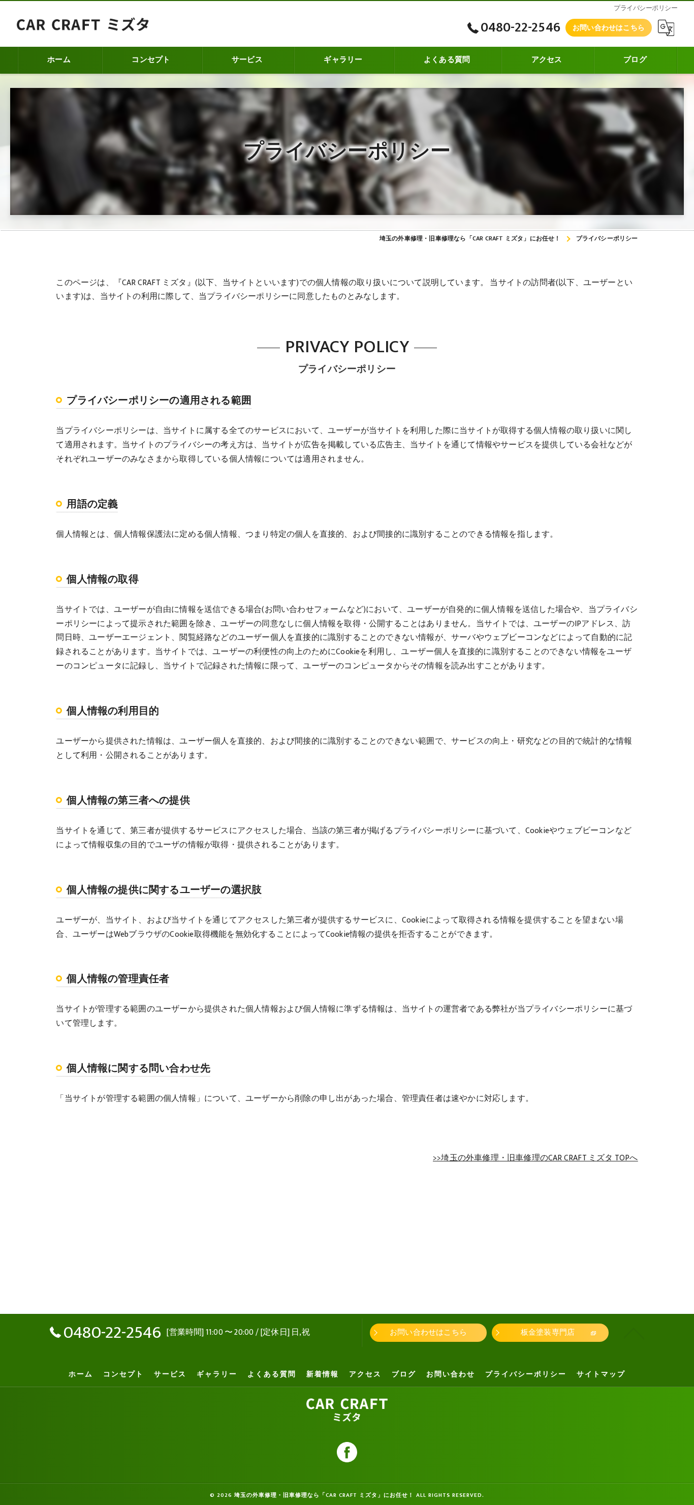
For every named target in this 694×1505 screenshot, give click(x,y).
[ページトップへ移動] (634, 1333)
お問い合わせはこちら (609, 28)
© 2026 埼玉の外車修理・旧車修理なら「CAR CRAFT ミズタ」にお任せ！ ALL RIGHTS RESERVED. (347, 1495)
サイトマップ (601, 1374)
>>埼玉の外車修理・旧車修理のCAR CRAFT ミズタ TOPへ (535, 1157)
